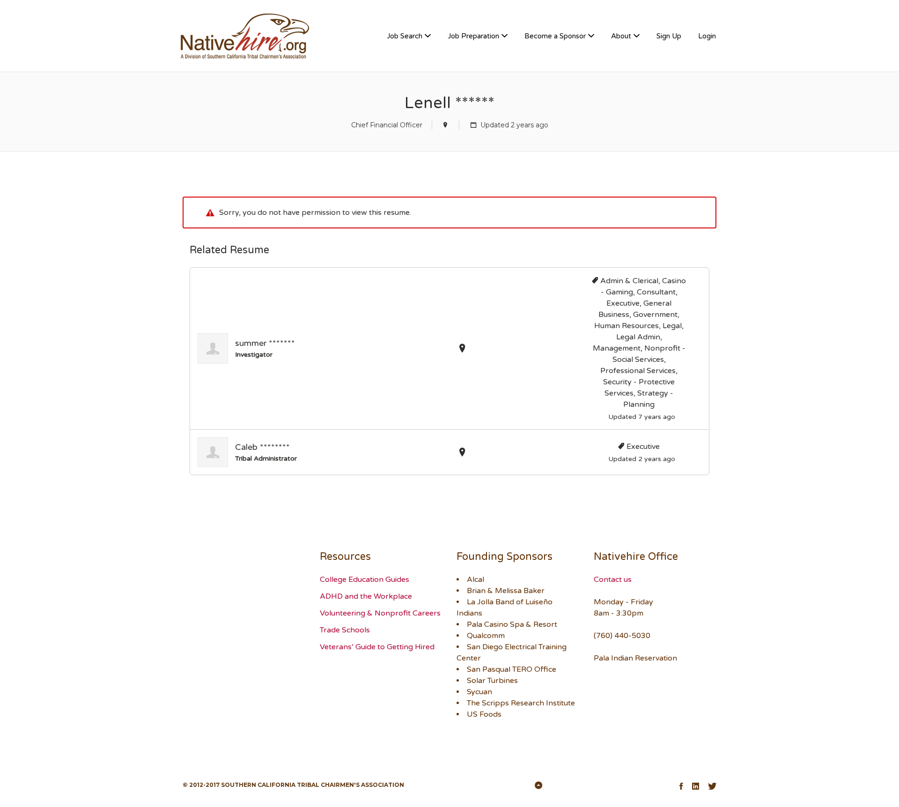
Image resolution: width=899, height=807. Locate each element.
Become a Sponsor (555, 36)
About (621, 36)
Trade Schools (345, 630)
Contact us (613, 579)
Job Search (404, 36)
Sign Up (668, 36)
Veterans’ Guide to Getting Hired (377, 647)
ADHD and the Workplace (366, 596)
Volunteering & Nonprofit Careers (380, 613)
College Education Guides (364, 579)
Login (707, 36)
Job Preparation (473, 36)
